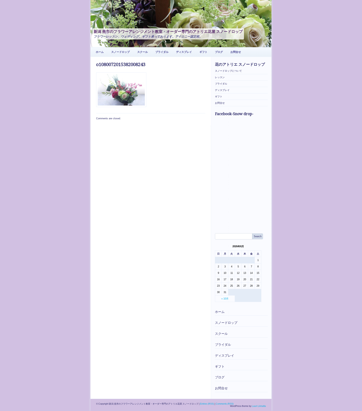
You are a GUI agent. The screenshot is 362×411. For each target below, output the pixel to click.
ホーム (100, 51)
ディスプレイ (184, 51)
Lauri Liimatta (259, 406)
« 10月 (225, 298)
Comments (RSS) (225, 404)
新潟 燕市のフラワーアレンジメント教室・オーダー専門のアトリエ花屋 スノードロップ (168, 31)
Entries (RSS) (207, 404)
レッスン (220, 77)
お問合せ (235, 51)
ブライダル (162, 51)
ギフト (203, 51)
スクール (142, 51)
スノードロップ (120, 51)
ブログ (219, 51)
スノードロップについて (228, 71)
